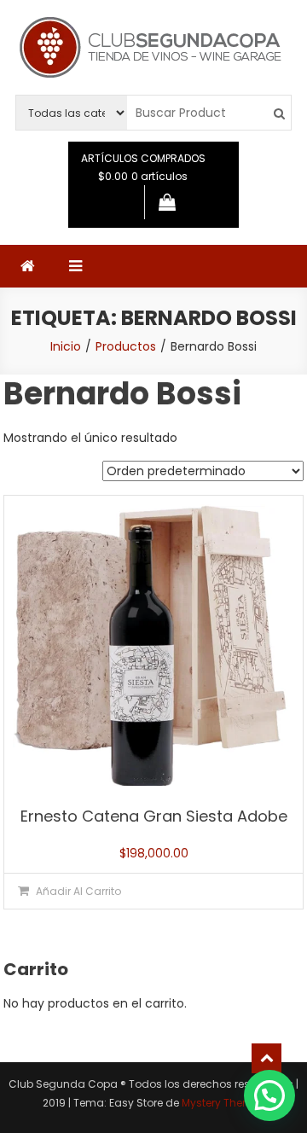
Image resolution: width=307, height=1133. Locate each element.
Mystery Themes (223, 1102)
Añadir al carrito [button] (78, 891)
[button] (269, 1095)
